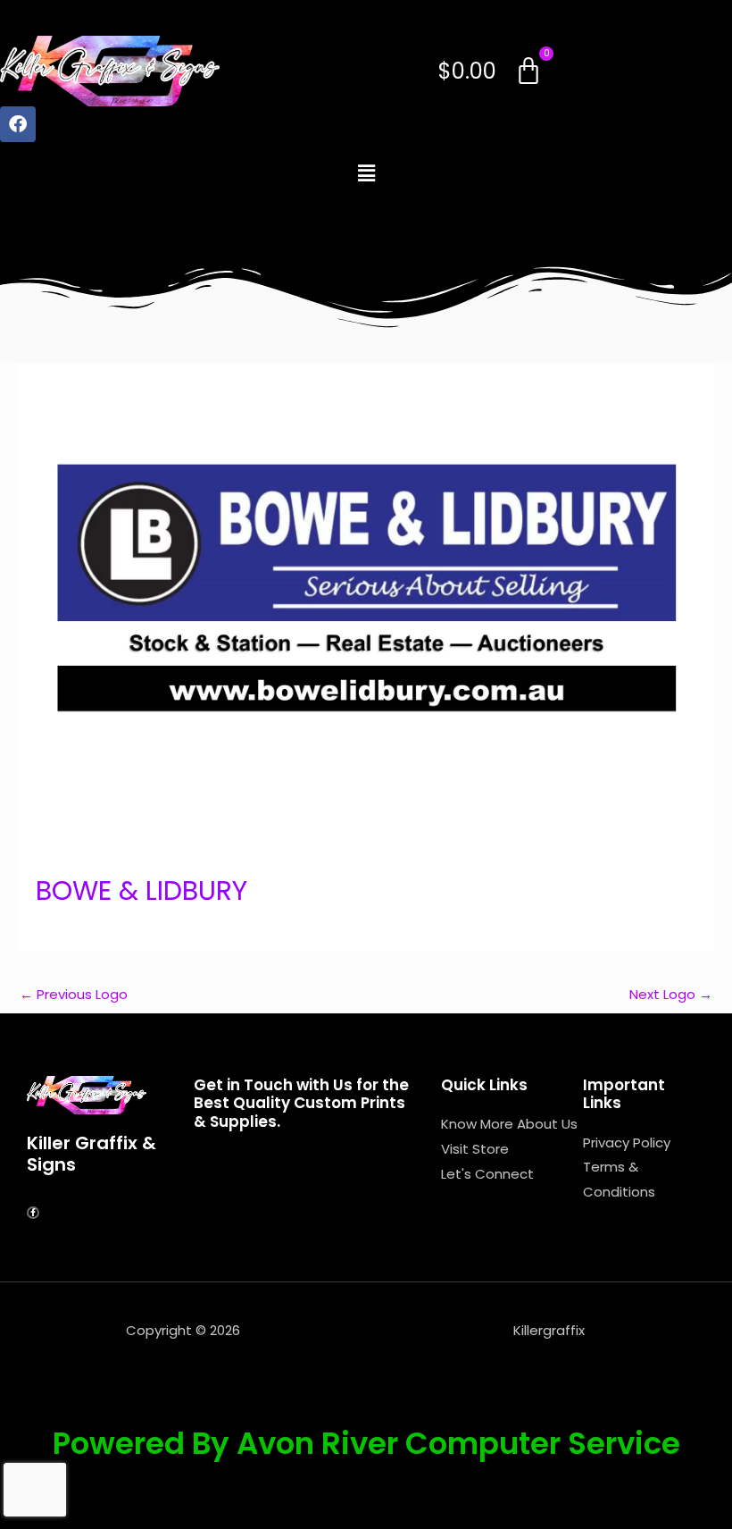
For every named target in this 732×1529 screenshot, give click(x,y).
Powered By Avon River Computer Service (366, 1443)
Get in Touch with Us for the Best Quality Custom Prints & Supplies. (301, 1103)
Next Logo (670, 994)
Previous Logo (74, 994)
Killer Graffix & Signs (91, 1153)
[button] (366, 173)
